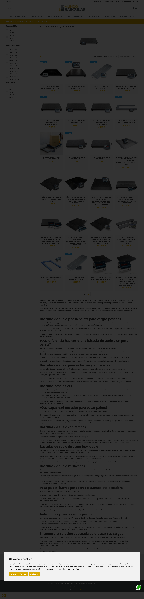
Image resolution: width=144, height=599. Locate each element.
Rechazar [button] (23, 574)
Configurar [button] (34, 574)
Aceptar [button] (13, 574)
